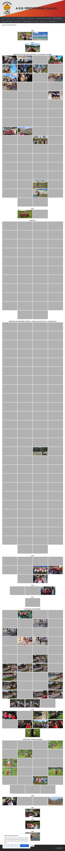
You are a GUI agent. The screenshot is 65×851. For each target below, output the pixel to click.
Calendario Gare (31, 18)
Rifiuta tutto (16, 845)
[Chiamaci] (60, 848)
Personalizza (8, 845)
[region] (16, 841)
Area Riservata (52, 21)
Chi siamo (8, 18)
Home (3, 18)
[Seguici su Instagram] (62, 848)
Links (46, 21)
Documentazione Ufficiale (7, 21)
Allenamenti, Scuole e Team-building (43, 18)
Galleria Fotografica (57, 18)
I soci (13, 18)
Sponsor (36, 21)
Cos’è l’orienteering (21, 18)
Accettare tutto (24, 845)
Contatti (41, 21)
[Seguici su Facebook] (56, 848)
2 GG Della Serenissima (28, 21)
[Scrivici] (58, 848)
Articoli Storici (17, 21)
